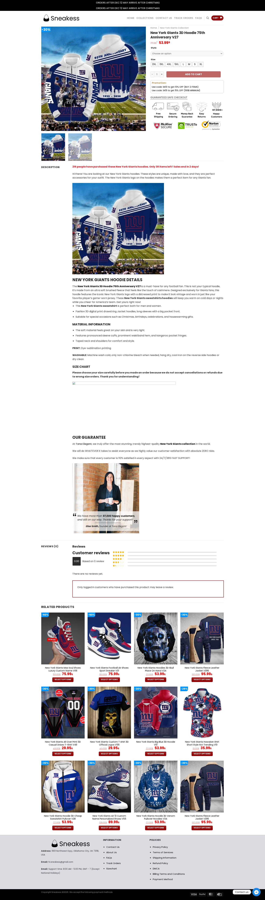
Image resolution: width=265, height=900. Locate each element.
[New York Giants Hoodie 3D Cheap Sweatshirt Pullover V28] (63, 786)
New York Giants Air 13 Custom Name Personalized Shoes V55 (109, 817)
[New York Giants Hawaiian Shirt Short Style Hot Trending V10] (202, 712)
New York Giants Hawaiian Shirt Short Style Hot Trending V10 (202, 743)
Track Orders (183, 18)
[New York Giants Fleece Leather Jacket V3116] (202, 638)
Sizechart (111, 868)
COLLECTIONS (145, 18)
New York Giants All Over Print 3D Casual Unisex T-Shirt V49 (63, 743)
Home (153, 27)
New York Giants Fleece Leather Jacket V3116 (202, 669)
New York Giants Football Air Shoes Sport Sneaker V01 (109, 669)
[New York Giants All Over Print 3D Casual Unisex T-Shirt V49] (63, 712)
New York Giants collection (177, 444)
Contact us (164, 18)
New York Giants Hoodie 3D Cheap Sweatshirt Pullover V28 (63, 817)
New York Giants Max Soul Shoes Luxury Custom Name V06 (63, 669)
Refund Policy (160, 863)
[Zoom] (45, 127)
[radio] (154, 64)
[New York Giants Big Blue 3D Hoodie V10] (155, 712)
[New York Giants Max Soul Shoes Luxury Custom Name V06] (63, 638)
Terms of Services (163, 852)
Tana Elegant (84, 444)
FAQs (198, 18)
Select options (63, 679)
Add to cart (193, 74)
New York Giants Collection (174, 27)
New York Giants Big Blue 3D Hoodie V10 (155, 743)
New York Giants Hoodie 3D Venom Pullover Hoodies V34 (155, 817)
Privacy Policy (160, 847)
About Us (111, 852)
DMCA (156, 868)
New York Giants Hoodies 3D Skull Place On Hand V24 (156, 669)
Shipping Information (164, 857)
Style (153, 48)
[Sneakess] (61, 18)
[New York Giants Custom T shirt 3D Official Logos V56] (109, 712)
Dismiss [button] (164, 2)
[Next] (140, 78)
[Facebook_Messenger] (256, 892)
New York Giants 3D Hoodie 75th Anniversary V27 (109, 286)
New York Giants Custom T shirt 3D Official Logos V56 (109, 743)
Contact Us (112, 847)
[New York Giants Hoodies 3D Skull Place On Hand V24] (155, 638)
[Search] (207, 18)
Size (153, 59)
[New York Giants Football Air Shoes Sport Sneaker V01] (109, 638)
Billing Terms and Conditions (169, 874)
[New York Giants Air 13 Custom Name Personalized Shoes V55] (109, 786)
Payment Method (163, 879)
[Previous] (47, 78)
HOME (130, 18)
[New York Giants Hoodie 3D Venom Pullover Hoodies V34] (155, 786)
